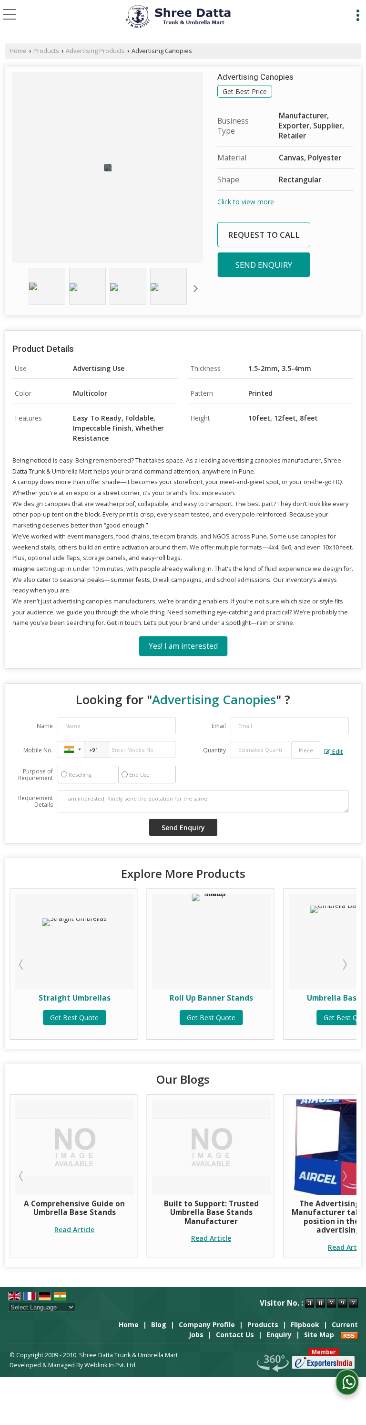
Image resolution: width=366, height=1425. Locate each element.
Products (46, 51)
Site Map (319, 1334)
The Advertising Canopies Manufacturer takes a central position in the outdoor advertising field (233, 1217)
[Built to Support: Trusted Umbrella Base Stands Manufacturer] (97, 1147)
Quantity (214, 750)
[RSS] (349, 1334)
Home (18, 51)
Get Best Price (245, 91)
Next (344, 964)
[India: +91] (71, 749)
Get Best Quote (74, 1017)
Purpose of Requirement (35, 774)
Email (219, 726)
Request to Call (264, 234)
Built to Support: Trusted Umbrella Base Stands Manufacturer (97, 1212)
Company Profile (207, 1324)
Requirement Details (35, 801)
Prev (22, 964)
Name (45, 726)
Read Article (97, 1238)
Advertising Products (95, 51)
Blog (158, 1324)
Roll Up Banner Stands (211, 998)
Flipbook (305, 1324)
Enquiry (279, 1334)
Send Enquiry (263, 264)
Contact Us (235, 1334)
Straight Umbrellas (75, 998)
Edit (336, 752)
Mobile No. (38, 750)
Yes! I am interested (183, 646)
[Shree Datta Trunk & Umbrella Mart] (177, 17)
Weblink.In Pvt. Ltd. (110, 1365)
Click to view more (245, 201)
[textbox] (305, 750)
